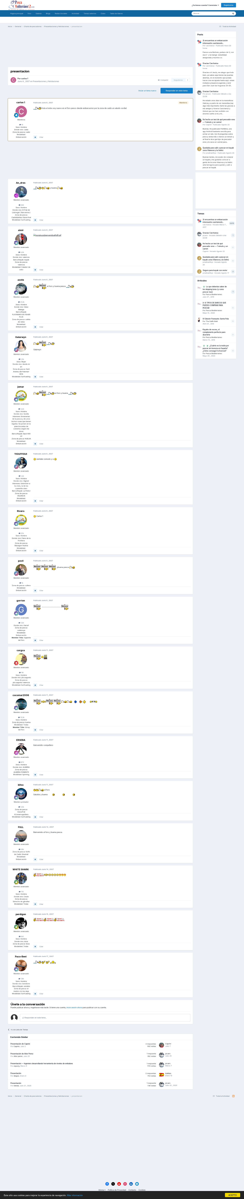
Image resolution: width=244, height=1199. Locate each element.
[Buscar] (233, 13)
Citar (41, 137)
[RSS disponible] (233, 1096)
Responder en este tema (177, 91)
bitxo (21, 785)
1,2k (22, 476)
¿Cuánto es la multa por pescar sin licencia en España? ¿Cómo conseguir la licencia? (216, 348)
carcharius (210, 46)
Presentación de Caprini (20, 1044)
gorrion (21, 600)
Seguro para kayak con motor (215, 270)
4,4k (22, 252)
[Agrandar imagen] (37, 108)
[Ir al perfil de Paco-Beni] (21, 965)
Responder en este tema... (35, 1018)
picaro (167, 1054)
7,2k (22, 623)
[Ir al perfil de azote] (21, 288)
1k (22, 583)
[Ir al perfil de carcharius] (199, 41)
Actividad (75, 13)
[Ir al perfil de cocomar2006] (21, 704)
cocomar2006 (21, 695)
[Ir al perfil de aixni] (21, 239)
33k (22, 849)
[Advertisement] (100, 49)
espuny (16, 1066)
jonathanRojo (211, 153)
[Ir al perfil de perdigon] (21, 923)
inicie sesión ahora (74, 1007)
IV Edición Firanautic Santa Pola (216, 319)
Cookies (142, 1190)
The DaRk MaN (212, 321)
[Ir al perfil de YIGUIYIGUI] (21, 463)
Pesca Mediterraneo (214, 294)
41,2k (22, 302)
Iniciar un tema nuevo (147, 91)
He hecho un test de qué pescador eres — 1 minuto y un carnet (215, 246)
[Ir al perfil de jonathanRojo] (199, 149)
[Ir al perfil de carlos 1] (13, 80)
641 (22, 936)
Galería (38, 13)
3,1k (22, 533)
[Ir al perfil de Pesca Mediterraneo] (199, 288)
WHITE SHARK (21, 869)
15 (22, 125)
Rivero (20, 511)
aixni (20, 230)
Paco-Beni (21, 956)
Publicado (221, 125)
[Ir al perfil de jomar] (21, 395)
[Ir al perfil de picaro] (161, 1055)
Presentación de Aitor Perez (22, 1054)
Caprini (16, 1046)
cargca (21, 650)
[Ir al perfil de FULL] (21, 836)
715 (22, 892)
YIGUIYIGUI (20, 454)
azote (21, 279)
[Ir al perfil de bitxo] (21, 794)
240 (22, 205)
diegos (16, 1076)
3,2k (22, 409)
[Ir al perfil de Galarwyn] (21, 346)
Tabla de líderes (116, 13)
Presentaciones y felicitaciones (46, 81)
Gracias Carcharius (210, 63)
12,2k (22, 717)
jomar (20, 386)
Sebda (16, 1086)
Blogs (48, 13)
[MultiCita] (35, 137)
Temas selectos (90, 13)
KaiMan (168, 1073)
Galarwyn (20, 337)
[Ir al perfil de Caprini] (161, 1045)
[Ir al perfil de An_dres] (21, 191)
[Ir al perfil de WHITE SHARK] (21, 878)
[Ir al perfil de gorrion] (21, 609)
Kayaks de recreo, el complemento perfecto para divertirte (214, 332)
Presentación (16, 1073)
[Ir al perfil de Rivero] (21, 520)
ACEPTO (232, 1195)
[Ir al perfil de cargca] (21, 659)
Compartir (163, 80)
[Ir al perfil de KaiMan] (161, 1074)
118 (22, 673)
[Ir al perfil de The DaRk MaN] (199, 320)
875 (22, 762)
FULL (21, 827)
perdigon (21, 914)
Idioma (101, 1190)
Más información (75, 1195)
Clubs (103, 13)
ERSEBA (20, 740)
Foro (29, 13)
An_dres (20, 182)
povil (21, 560)
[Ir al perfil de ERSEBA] (21, 749)
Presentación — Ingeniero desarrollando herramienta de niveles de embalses (42, 1063)
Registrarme (228, 5)
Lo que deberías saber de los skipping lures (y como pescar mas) (215, 289)
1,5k (22, 359)
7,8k (22, 979)
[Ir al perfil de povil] (21, 569)
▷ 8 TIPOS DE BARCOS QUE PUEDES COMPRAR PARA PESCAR (214, 305)
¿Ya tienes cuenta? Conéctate (205, 5)
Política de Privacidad (117, 1190)
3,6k (22, 807)
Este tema (223, 13)
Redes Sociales (61, 13)
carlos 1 (24, 78)
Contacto (132, 1190)
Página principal (16, 13)
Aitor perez (18, 1056)
